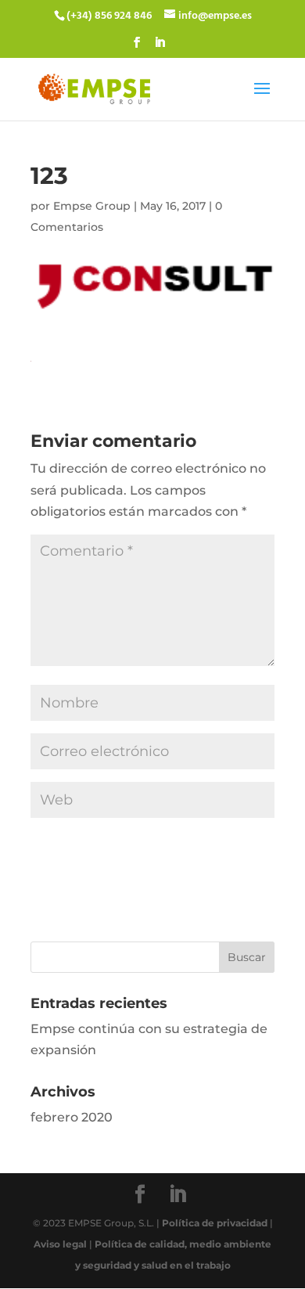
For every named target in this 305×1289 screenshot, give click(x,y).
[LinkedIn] (159, 48)
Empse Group (92, 206)
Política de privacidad (214, 1223)
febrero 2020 (71, 1117)
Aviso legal (60, 1244)
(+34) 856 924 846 (109, 16)
